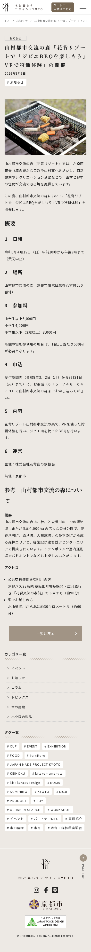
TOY (39, 800)
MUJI (63, 791)
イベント (18, 668)
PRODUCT (18, 800)
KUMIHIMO (18, 791)
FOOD (15, 755)
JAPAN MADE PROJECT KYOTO (35, 764)
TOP (8, 21)
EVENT (32, 746)
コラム (16, 687)
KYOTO (44, 791)
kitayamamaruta (49, 773)
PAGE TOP (83, 872)
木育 (37, 828)
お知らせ (22, 21)
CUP (13, 746)
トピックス (20, 697)
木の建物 (18, 707)
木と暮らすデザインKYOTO (18, 11)
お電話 (38, 384)
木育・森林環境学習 (66, 828)
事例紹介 (75, 818)
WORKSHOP (61, 809)
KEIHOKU (17, 773)
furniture (38, 755)
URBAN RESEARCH (25, 809)
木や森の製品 (21, 716)
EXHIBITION (57, 746)
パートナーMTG (46, 818)
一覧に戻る (45, 633)
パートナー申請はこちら (62, 7)
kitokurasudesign (25, 782)
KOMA (55, 782)
